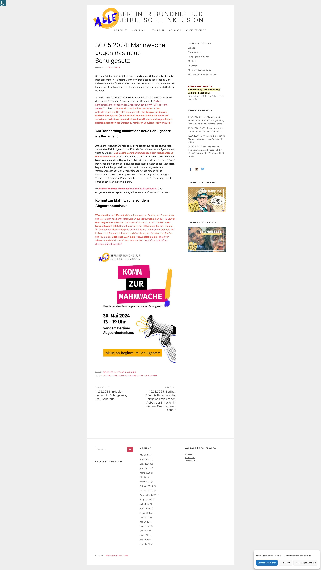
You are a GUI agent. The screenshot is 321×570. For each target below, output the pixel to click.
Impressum (190, 457)
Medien (191, 61)
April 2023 (145, 508)
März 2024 (145, 481)
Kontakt (188, 454)
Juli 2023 (144, 504)
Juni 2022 (145, 517)
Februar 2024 (146, 486)
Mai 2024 (144, 477)
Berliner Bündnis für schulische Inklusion (160, 17)
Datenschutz (191, 460)
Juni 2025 (145, 464)
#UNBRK (153, 375)
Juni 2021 (144, 535)
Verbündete (157, 30)
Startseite (120, 30)
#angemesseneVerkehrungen (116, 375)
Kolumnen (192, 65)
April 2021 (145, 544)
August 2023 (146, 499)
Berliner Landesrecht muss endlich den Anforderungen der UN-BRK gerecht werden (131, 105)
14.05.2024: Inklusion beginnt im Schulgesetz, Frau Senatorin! (111, 393)
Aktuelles (108, 372)
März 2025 (145, 473)
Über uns (137, 30)
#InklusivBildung (140, 375)
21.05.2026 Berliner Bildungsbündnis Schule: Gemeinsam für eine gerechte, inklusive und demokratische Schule (206, 120)
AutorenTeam (113, 67)
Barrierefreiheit (196, 30)
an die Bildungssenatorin (128, 188)
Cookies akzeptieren (267, 563)
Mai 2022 (144, 522)
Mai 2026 (144, 455)
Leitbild (191, 48)
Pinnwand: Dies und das (199, 70)
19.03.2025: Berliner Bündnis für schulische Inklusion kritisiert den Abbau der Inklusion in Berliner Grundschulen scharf (161, 398)
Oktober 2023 (146, 490)
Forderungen (194, 52)
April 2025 (145, 468)
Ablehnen (285, 563)
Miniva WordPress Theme (117, 556)
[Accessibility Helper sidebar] (3, 3)
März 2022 (145, 526)
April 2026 (145, 459)
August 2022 (146, 513)
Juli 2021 (144, 530)
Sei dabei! (175, 30)
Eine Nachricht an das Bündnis (202, 74)
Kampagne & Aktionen (125, 372)
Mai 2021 (144, 539)
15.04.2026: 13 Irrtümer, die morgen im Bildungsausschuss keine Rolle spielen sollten (206, 139)
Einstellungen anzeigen (305, 563)
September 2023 (148, 495)
